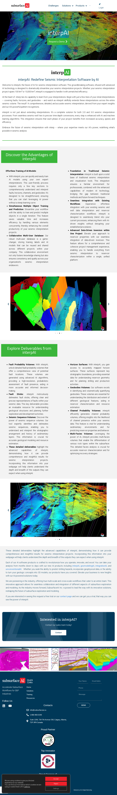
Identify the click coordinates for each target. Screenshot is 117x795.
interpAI (75, 566)
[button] (8, 304)
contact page (66, 596)
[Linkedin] (3, 705)
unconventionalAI (13, 569)
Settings (56, 788)
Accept (55, 779)
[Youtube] (10, 705)
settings (27, 787)
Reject (56, 784)
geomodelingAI (87, 566)
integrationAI (101, 566)
